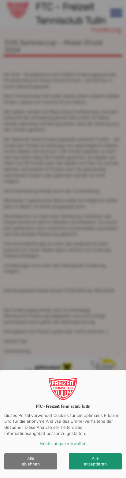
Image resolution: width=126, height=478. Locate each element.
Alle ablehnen (31, 461)
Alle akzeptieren (95, 461)
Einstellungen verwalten (63, 443)
